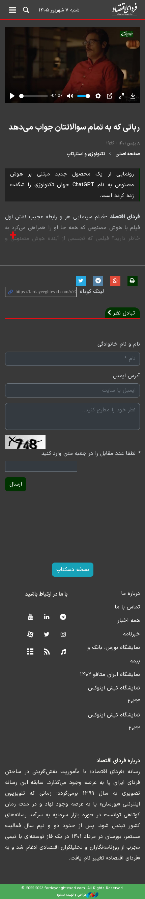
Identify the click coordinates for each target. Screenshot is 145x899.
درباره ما (130, 594)
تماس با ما (127, 607)
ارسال (15, 484)
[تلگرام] (63, 617)
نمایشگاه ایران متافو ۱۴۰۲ (110, 675)
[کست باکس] (63, 652)
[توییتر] (46, 634)
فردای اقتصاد (72, 9)
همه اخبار (128, 621)
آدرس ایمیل (126, 376)
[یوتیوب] (30, 617)
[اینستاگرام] (63, 634)
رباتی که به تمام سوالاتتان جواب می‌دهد (74, 127)
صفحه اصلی (127, 154)
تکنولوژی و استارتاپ (85, 154)
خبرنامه (131, 634)
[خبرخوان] (46, 652)
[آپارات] (30, 634)
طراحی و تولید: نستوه (71, 894)
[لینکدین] (46, 617)
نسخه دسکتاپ (72, 570)
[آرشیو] (30, 652)
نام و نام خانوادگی (118, 344)
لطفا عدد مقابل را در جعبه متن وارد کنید (90, 454)
